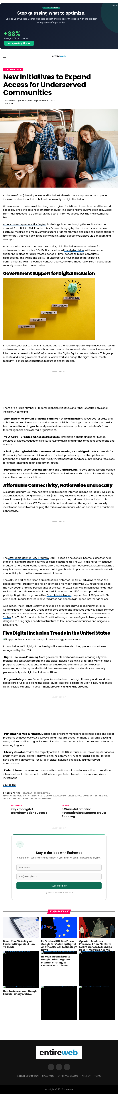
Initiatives (10, 799)
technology (26, 799)
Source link (9, 785)
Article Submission (28, 1075)
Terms (97, 1075)
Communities (42, 793)
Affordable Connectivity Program (28, 558)
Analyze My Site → (19, 43)
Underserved (43, 799)
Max (10, 103)
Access (28, 793)
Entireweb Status (68, 1075)
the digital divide (74, 250)
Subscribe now (59, 885)
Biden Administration (59, 595)
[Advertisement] (59, 385)
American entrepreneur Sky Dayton (24, 224)
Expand (104, 796)
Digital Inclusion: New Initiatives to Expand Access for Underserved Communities (51, 796)
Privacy (86, 1075)
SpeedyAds (48, 1075)
